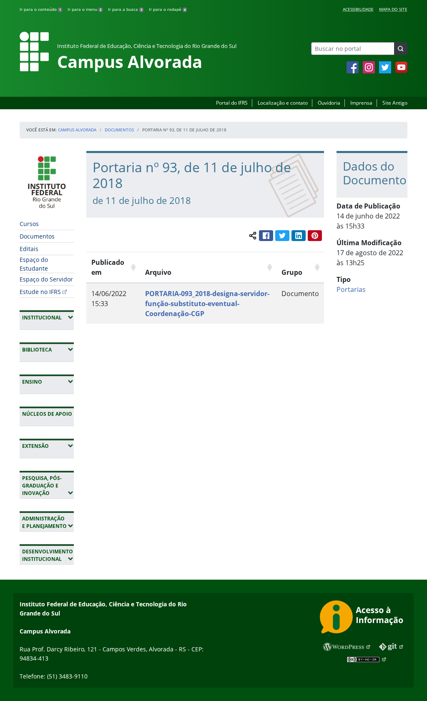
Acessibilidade (358, 9)
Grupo (291, 272)
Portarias (351, 289)
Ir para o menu (84, 9)
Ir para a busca (125, 9)
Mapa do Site (393, 9)
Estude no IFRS (40, 292)
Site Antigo (394, 102)
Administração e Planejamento (48, 522)
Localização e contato (283, 102)
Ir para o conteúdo (40, 9)
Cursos (29, 224)
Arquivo (158, 272)
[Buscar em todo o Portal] (400, 48)
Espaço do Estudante (34, 264)
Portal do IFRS (232, 102)
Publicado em (107, 267)
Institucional (48, 317)
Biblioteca (48, 349)
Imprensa (361, 102)
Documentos (119, 130)
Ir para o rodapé (167, 9)
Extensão (48, 446)
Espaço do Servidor (46, 279)
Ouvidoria (329, 102)
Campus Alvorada (77, 130)
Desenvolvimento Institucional (48, 555)
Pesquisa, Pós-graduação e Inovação (48, 486)
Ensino (48, 381)
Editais (29, 249)
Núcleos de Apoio (47, 413)
